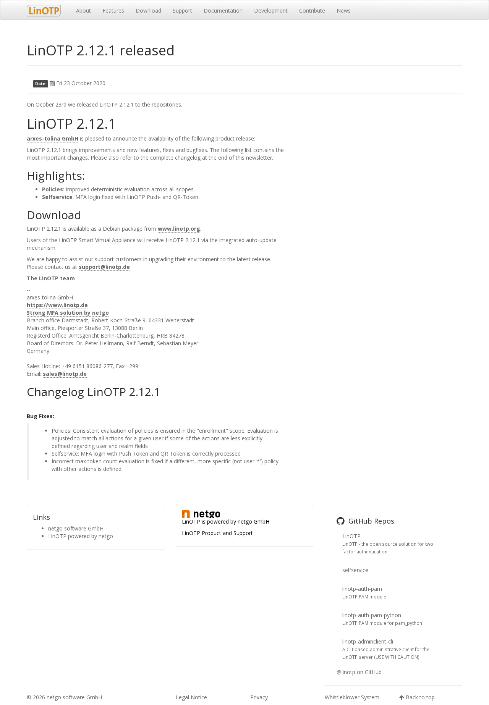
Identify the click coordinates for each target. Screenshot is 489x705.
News (344, 10)
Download (148, 10)
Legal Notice (191, 697)
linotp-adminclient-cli (367, 641)
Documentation (223, 10)
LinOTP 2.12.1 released (101, 50)
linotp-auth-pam (362, 588)
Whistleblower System (352, 697)
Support (182, 10)
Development (271, 10)
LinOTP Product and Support (217, 533)
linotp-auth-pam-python (371, 615)
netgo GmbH (253, 521)
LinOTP (351, 536)
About (83, 10)
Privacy (259, 697)
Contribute (312, 10)
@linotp (346, 672)
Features (113, 10)
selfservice (355, 570)
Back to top (420, 697)
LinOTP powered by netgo (80, 536)
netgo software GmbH (76, 528)
